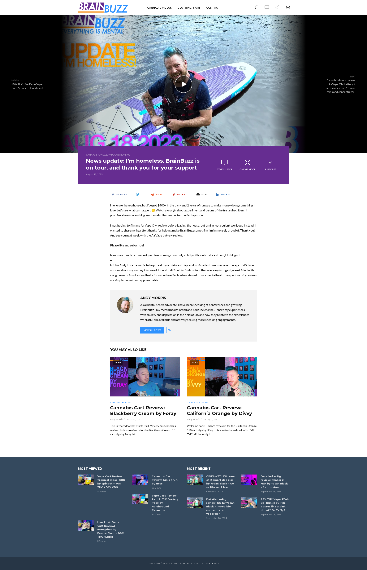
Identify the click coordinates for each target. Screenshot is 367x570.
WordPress (212, 563)
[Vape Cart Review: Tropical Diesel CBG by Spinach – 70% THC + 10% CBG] (86, 480)
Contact (213, 7)
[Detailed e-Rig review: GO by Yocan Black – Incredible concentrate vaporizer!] (195, 502)
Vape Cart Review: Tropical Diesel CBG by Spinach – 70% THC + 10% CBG (111, 482)
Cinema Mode (248, 169)
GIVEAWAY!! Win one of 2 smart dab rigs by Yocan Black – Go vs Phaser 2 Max (220, 482)
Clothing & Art (189, 7)
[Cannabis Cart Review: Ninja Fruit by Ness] (140, 480)
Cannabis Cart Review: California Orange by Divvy (219, 410)
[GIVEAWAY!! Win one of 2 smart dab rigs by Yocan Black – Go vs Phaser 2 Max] (195, 480)
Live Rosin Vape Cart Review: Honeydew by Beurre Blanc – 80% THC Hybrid (110, 529)
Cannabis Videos (159, 7)
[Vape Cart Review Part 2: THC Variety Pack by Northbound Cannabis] (140, 499)
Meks (186, 563)
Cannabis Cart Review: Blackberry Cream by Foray (143, 410)
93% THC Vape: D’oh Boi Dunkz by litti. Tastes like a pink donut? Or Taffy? (275, 505)
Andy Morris (116, 419)
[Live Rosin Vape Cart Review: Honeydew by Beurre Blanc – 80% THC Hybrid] (86, 525)
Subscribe (270, 169)
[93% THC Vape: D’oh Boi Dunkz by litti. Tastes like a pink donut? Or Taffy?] (249, 502)
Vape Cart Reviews (119, 154)
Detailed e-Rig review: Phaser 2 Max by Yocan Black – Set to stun (274, 482)
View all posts (152, 330)
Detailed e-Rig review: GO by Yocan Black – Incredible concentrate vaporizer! (220, 506)
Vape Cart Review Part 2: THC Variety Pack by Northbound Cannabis (165, 503)
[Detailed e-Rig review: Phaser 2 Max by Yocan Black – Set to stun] (249, 480)
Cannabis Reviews (96, 154)
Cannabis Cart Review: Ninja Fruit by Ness (165, 480)
